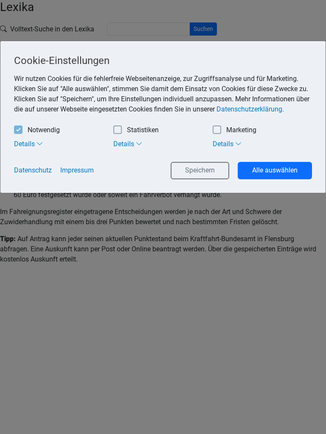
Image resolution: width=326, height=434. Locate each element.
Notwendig (44, 130)
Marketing (241, 130)
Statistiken (143, 130)
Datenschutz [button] (33, 170)
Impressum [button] (77, 170)
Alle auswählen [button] (275, 170)
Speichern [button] (200, 170)
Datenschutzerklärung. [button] (250, 109)
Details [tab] (25, 144)
